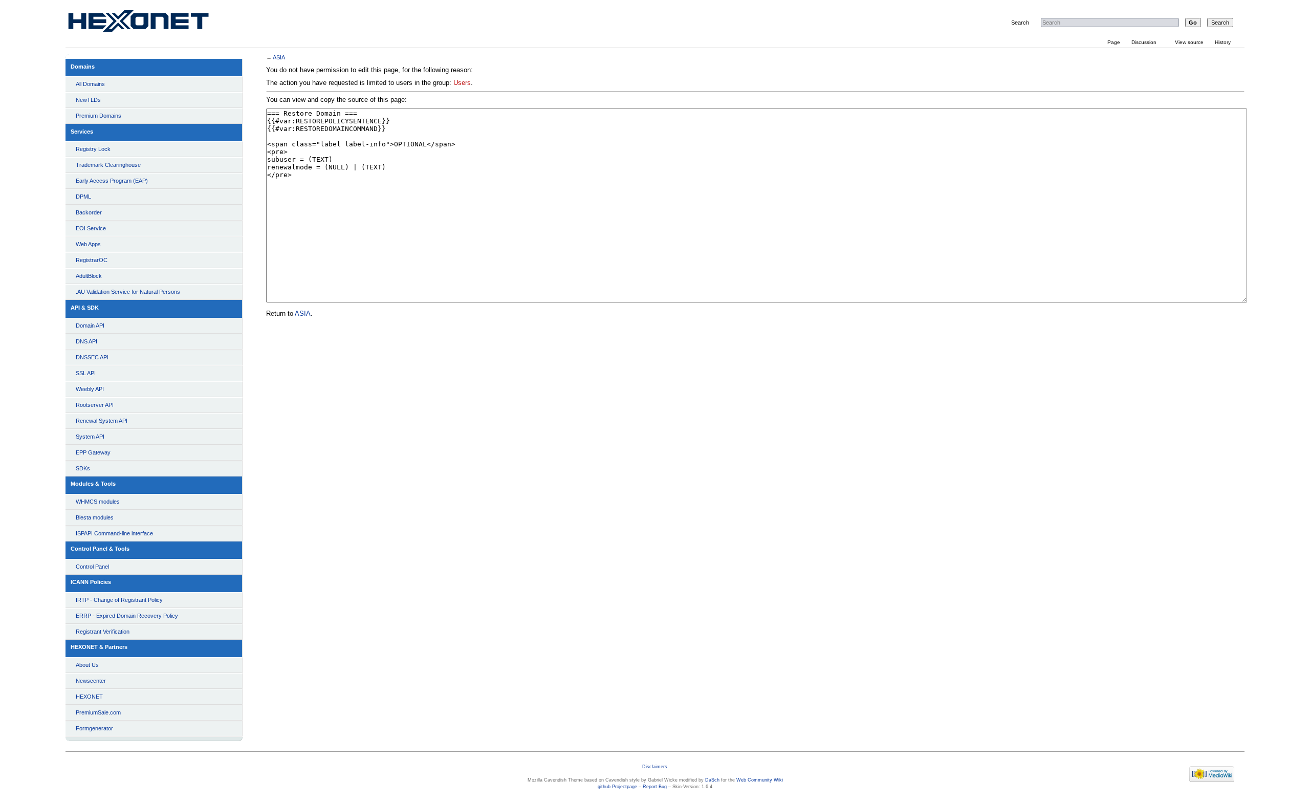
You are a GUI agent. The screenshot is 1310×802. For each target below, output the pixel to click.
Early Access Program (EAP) (112, 181)
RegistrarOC (91, 260)
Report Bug (655, 786)
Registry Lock (93, 149)
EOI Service (91, 228)
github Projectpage (617, 786)
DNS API (86, 341)
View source (1189, 42)
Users (462, 82)
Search (1020, 22)
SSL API (86, 373)
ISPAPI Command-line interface (114, 533)
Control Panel (92, 566)
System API (90, 436)
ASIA (279, 57)
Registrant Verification (102, 631)
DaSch (712, 780)
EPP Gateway (93, 452)
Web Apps (88, 244)
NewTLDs (88, 100)
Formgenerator (94, 728)
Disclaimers (654, 766)
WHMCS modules (98, 501)
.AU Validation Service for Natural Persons (128, 292)
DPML (83, 196)
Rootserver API (95, 405)
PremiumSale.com (98, 712)
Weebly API (90, 389)
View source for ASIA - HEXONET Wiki (150, 23)
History (1223, 42)
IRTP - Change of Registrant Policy (119, 600)
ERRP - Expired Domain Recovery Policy (127, 616)
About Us (87, 665)
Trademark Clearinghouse (108, 165)
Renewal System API (101, 421)
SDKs (83, 468)
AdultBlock (89, 276)
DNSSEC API (92, 357)
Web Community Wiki (759, 780)
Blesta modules (95, 517)
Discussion (1143, 42)
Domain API (90, 325)
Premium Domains (98, 116)
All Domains (90, 84)
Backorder (89, 212)
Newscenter (91, 681)
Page (1113, 42)
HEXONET (89, 696)
